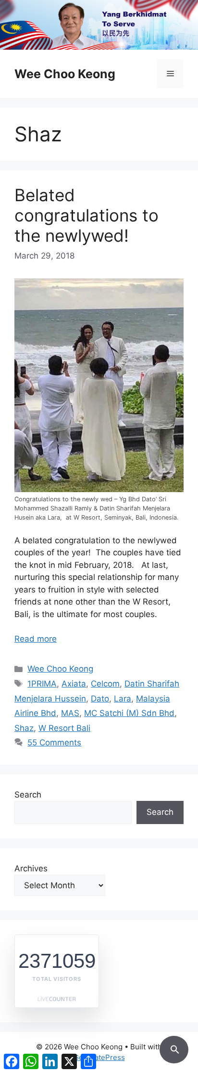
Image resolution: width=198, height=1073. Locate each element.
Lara (122, 698)
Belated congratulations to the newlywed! (86, 215)
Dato (100, 698)
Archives (31, 868)
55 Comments (54, 742)
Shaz (24, 728)
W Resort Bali (64, 728)
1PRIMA (42, 683)
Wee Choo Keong (64, 74)
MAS (70, 713)
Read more (35, 639)
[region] (99, 25)
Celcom (105, 683)
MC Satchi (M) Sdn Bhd (129, 713)
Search (27, 794)
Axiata (74, 683)
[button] (174, 1048)
